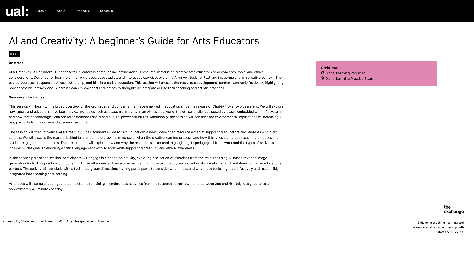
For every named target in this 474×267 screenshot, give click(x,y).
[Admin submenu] (108, 221)
